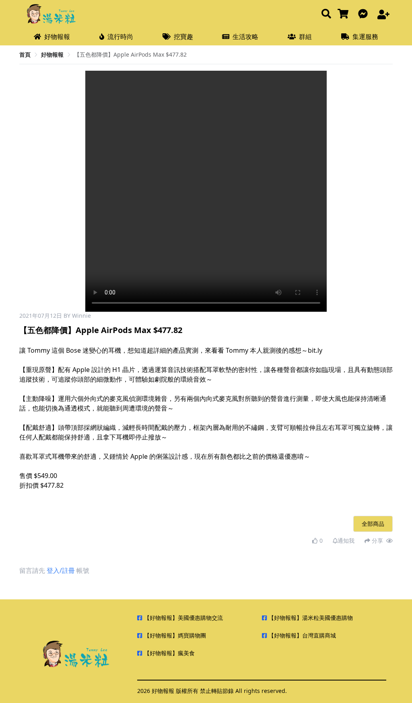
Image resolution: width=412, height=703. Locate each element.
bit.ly (315, 350)
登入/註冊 (61, 570)
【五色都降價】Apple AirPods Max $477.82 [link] (130, 54)
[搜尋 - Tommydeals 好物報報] (326, 14)
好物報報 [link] (52, 54)
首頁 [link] (25, 54)
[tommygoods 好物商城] (345, 14)
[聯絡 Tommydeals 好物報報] (364, 14)
